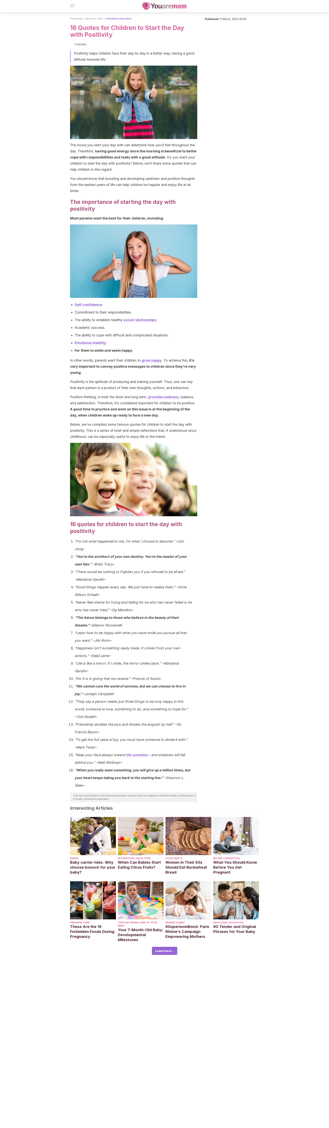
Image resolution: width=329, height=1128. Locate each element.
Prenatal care (80, 922)
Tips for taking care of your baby (137, 924)
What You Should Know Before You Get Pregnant (235, 867)
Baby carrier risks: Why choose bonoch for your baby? (92, 867)
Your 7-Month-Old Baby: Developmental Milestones (141, 935)
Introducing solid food (134, 858)
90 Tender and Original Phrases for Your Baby (234, 929)
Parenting (76, 18)
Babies (74, 858)
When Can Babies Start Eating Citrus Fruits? (139, 865)
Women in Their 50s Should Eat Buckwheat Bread (186, 867)
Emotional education (118, 18)
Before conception (226, 858)
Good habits (173, 858)
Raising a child (94, 18)
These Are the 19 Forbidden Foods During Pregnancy (92, 931)
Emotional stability (90, 343)
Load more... (164, 951)
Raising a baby (175, 922)
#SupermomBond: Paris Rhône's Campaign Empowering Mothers (187, 931)
